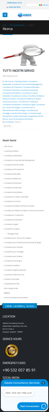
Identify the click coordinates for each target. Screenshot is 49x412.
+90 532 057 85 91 (14, 7)
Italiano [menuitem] (45, 5)
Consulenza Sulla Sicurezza (14, 275)
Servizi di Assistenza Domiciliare (21, 119)
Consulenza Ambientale (13, 156)
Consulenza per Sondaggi (13, 252)
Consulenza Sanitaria (12, 265)
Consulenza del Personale (14, 165)
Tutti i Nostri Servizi (18, 70)
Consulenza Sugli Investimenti (15, 270)
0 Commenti (9, 122)
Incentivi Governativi (19, 116)
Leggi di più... (8, 126)
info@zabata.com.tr (14, 2)
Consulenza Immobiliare (12, 93)
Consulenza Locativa (12, 229)
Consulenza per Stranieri (13, 256)
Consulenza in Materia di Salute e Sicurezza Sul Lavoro (24, 210)
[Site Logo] (24, 14)
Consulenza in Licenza (19, 96)
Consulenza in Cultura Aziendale (16, 197)
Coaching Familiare (21, 81)
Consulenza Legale (28, 104)
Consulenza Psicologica (19, 113)
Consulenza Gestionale (29, 90)
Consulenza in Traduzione (28, 102)
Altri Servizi (9, 81)
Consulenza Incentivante (12, 104)
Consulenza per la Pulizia (13, 247)
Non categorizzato (11, 288)
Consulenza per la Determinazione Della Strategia (22, 242)
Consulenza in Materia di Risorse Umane (19, 206)
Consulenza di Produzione (12, 87)
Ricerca (5, 119)
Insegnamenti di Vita (35, 116)
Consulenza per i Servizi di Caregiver (17, 238)
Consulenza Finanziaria (11, 90)
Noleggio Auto (13, 234)
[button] (5, 15)
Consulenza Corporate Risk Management (27, 84)
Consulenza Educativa (31, 87)
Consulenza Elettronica (12, 178)
